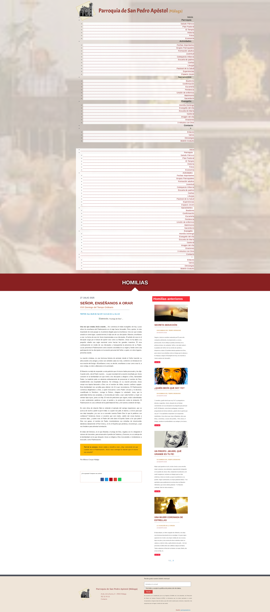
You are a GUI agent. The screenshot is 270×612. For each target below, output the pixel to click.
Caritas (191, 63)
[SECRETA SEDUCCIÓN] (171, 313)
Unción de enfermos (185, 93)
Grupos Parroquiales (185, 48)
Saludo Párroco (187, 24)
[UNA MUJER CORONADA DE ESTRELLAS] (171, 505)
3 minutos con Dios (186, 123)
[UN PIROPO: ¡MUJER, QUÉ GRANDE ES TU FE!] (171, 439)
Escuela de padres (186, 60)
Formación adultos (186, 51)
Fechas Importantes (185, 45)
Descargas (189, 138)
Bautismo (190, 81)
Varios (191, 135)
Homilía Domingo (186, 105)
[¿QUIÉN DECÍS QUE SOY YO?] (171, 376)
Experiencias (188, 71)
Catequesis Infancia (185, 57)
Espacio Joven (187, 74)
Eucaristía (189, 87)
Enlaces (190, 132)
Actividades (185, 41)
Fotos (191, 35)
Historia (190, 33)
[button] (135, 146)
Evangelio (186, 101)
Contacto (188, 125)
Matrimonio (189, 95)
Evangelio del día (186, 108)
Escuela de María (186, 111)
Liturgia (191, 65)
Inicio (190, 17)
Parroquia (186, 20)
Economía (189, 38)
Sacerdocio (189, 98)
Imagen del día (187, 117)
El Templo (190, 30)
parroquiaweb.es (185, 610)
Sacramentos (184, 77)
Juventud (190, 54)
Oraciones (189, 120)
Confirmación (188, 84)
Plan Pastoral (188, 27)
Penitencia (189, 90)
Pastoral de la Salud (185, 68)
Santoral (190, 114)
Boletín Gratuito (187, 141)
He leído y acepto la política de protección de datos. (163, 588)
